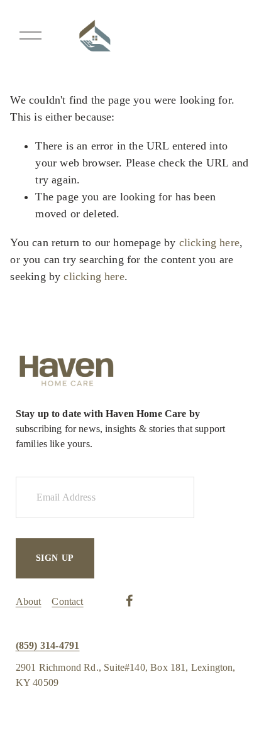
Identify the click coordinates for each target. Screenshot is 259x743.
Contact (67, 601)
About (28, 601)
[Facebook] (129, 600)
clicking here (209, 242)
